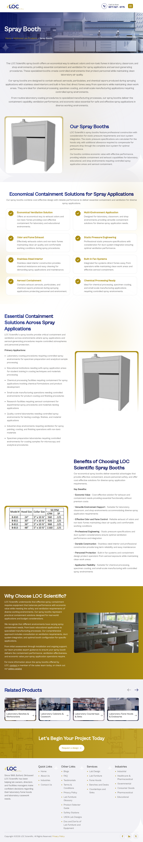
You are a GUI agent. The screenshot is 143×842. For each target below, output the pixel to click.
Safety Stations (71, 812)
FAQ (66, 776)
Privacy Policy (70, 792)
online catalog (15, 669)
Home (8, 38)
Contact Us (46, 785)
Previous (129, 690)
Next (137, 690)
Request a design (70, 748)
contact (13, 665)
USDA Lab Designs (73, 817)
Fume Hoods (95, 780)
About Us (45, 776)
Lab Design (94, 771)
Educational (123, 797)
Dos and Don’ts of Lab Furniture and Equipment (72, 824)
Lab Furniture (95, 776)
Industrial (121, 771)
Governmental (124, 783)
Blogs (66, 771)
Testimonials (70, 780)
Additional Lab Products (25, 38)
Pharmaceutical (125, 792)
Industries (45, 780)
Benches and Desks (99, 785)
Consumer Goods (125, 788)
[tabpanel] (20, 709)
